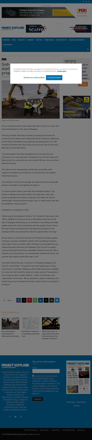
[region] (46, 73)
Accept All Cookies (54, 77)
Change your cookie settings (34, 77)
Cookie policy (61, 71)
